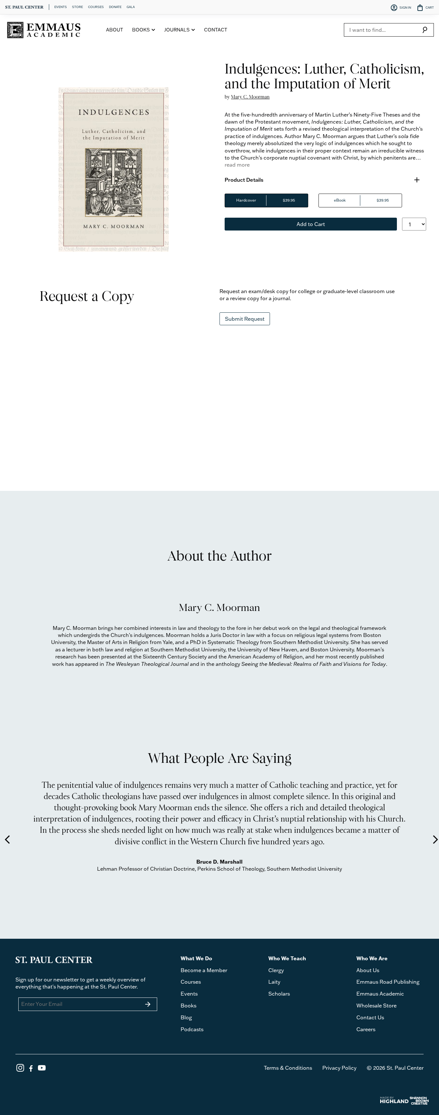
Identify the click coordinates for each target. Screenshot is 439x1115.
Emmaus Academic (380, 993)
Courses (191, 982)
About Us (367, 970)
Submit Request (244, 319)
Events (189, 993)
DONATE (115, 7)
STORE (77, 7)
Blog (186, 1017)
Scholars (279, 993)
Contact (215, 30)
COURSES (96, 7)
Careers (365, 1029)
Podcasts (192, 1029)
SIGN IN (400, 8)
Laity (274, 982)
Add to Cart (311, 224)
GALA (131, 7)
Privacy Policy (339, 1068)
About (114, 30)
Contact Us (370, 1017)
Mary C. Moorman (250, 97)
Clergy (276, 970)
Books (188, 1005)
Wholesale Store (376, 1005)
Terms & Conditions (288, 1068)
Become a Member (204, 970)
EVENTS (60, 7)
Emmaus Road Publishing (387, 982)
